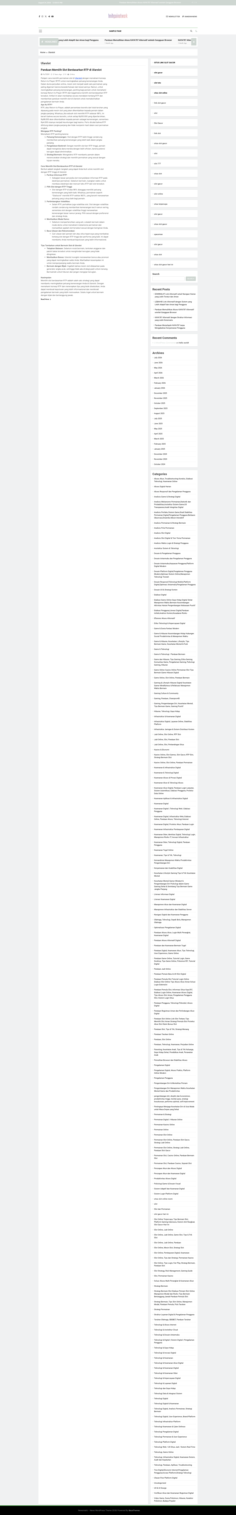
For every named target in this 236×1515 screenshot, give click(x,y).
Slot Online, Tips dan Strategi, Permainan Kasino (174, 1258)
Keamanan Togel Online (163, 850)
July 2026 (158, 358)
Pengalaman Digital (162, 1065)
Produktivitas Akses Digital (165, 1178)
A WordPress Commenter (165, 343)
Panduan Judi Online (162, 969)
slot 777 (157, 164)
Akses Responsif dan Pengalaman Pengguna (172, 491)
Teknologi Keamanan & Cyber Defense (169, 1427)
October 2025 (159, 403)
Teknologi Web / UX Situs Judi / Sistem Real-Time (174, 1447)
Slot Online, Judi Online (163, 1230)
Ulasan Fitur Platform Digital (165, 1478)
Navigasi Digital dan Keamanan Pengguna (171, 915)
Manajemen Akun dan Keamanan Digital (170, 904)
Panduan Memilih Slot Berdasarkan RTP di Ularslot (71, 69)
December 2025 (160, 393)
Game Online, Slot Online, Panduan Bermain (172, 678)
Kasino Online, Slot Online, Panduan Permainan (173, 762)
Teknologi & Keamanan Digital (166, 1368)
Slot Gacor (158, 123)
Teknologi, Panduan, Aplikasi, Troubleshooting (173, 1465)
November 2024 (160, 459)
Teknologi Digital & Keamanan (166, 1403)
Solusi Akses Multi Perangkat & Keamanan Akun (174, 1281)
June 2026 (158, 363)
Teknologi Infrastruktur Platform (167, 1422)
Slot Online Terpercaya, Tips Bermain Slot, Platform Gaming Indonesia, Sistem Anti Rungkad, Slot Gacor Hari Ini (174, 1222)
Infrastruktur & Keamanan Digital (167, 716)
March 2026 (159, 378)
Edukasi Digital (160, 595)
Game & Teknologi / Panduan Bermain (169, 654)
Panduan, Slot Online (162, 1039)
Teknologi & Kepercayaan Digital (167, 1378)
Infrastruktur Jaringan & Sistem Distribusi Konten (174, 729)
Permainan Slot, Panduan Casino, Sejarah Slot (173, 1163)
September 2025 (160, 408)
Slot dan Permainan (162, 1209)
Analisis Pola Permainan (164, 528)
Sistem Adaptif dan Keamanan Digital (169, 1189)
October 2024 (159, 464)
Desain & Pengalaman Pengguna (167, 553)
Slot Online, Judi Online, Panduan (167, 1243)
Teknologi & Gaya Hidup (164, 1348)
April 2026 (158, 373)
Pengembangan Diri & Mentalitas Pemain (170, 1083)
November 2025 (160, 398)
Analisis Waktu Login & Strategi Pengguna (171, 543)
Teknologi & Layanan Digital (165, 1383)
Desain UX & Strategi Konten (165, 590)
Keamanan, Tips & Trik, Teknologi (167, 855)
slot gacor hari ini (161, 1214)
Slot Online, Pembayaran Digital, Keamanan (171, 1253)
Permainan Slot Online (163, 1135)
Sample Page (115, 31)
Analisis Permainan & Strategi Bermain (170, 523)
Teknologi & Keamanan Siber (166, 1373)
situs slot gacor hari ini (163, 265)
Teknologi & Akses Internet (165, 1325)
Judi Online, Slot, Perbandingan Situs (169, 744)
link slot (157, 133)
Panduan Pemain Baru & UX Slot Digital (170, 974)
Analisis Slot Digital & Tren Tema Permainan (172, 538)
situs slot (158, 174)
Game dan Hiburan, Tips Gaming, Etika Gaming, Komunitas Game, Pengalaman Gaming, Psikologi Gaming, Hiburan (174, 662)
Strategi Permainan (162, 1309)
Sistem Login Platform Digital (166, 1194)
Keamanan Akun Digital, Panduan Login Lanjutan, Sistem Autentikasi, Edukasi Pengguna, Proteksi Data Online (174, 791)
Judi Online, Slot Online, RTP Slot (167, 734)
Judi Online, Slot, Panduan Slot (166, 739)
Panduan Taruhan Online (164, 1034)
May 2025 (158, 429)
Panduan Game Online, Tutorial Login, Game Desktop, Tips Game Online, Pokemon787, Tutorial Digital (174, 961)
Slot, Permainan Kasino (163, 1276)
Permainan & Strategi (162, 1114)
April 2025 (158, 434)
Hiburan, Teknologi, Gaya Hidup (167, 711)
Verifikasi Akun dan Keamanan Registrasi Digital (174, 1493)
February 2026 (160, 383)
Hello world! (184, 343)
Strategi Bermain (161, 1286)
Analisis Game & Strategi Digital (167, 497)
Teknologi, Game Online (164, 1452)
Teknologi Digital (161, 1398)
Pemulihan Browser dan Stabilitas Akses (170, 1060)
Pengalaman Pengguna (163, 1078)
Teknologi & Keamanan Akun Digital (168, 1363)
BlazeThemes (134, 1510)
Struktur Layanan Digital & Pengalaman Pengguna (174, 1315)
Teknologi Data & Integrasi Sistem (168, 1393)
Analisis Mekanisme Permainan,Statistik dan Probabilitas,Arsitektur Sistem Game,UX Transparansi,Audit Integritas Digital (172, 504)
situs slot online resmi (163, 1199)
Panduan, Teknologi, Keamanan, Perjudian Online (174, 1044)
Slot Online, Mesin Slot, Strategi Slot (169, 1248)
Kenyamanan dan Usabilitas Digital (168, 868)
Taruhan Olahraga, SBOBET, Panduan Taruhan (172, 1320)
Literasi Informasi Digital (164, 894)
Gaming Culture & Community (166, 693)
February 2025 (160, 444)
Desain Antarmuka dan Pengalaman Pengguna (173, 558)
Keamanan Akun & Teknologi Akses (168, 783)
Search (155, 274)
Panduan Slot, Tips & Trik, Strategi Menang (171, 1029)
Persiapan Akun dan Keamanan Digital (169, 1173)
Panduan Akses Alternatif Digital (167, 940)
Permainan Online (161, 1130)
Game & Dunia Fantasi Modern (166, 628)
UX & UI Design (160, 1488)
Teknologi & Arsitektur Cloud (166, 1330)
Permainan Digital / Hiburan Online (168, 1120)
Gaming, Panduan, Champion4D (167, 698)
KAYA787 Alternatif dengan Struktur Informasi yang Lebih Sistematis (153, 3)
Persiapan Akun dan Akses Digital (168, 1168)
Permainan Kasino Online (164, 1125)
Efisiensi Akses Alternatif (164, 618)
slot (155, 113)
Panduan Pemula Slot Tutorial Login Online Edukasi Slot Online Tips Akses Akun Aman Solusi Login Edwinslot (174, 982)
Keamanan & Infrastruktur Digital (167, 768)
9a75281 (46, 74)
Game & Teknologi (161, 649)
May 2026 (158, 368)
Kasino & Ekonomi (161, 750)
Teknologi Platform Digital (165, 1442)
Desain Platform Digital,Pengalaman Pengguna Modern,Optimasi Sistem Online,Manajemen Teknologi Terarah (173, 574)
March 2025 (159, 439)
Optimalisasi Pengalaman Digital (167, 927)
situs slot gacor (160, 143)
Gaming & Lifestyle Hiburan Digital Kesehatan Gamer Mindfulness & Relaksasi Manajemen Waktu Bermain (172, 685)
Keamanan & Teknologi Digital (166, 773)
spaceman (158, 234)
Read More (45, 299)
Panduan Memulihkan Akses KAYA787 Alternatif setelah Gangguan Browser (91, 40)
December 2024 (160, 454)
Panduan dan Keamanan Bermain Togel (170, 945)
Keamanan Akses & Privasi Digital (168, 778)
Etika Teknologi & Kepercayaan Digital (169, 623)
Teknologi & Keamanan (163, 1358)
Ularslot (78, 78)
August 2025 (159, 413)
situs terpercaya (160, 204)
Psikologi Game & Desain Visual (167, 1184)
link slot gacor (160, 103)
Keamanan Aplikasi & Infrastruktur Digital (171, 798)
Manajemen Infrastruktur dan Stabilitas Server (173, 909)
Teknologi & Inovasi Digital (165, 1353)
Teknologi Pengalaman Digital (166, 1432)
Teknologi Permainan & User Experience (170, 1437)
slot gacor (158, 184)
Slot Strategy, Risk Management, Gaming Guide (173, 1271)
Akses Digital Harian (162, 486)
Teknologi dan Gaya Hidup (165, 1388)
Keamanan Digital (161, 804)
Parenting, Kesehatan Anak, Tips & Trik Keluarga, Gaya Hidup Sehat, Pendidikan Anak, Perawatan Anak (174, 1052)
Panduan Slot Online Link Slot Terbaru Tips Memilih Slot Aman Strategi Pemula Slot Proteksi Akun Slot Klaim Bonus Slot (174, 1021)
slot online (158, 194)
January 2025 (159, 449)
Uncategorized (160, 1483)
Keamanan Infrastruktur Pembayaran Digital (172, 829)
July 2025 (158, 418)
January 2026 (159, 388)
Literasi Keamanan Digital (164, 899)
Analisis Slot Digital (162, 533)
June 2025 (158, 423)
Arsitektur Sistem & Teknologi (166, 548)
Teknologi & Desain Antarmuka (166, 1335)
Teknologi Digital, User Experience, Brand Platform (174, 1416)
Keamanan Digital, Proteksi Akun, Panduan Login (174, 824)
